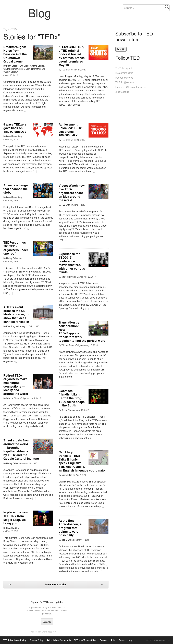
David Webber (12, 527)
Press (122, 640)
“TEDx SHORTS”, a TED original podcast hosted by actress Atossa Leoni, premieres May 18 (72, 56)
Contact (103, 640)
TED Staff (65, 69)
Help (130, 640)
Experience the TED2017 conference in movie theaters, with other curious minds (72, 263)
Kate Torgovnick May (71, 276)
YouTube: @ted (123, 68)
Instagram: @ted (124, 73)
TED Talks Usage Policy (14, 640)
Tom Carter (36, 68)
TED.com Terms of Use (85, 640)
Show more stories (56, 584)
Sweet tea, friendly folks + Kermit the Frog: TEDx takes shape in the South (72, 398)
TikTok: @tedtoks (124, 82)
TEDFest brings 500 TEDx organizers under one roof (15, 248)
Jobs (113, 640)
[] (25, 110)
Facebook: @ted (124, 77)
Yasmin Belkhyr (10, 71)
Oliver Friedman (10, 68)
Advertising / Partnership (59, 640)
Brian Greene (12, 65)
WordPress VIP (49, 631)
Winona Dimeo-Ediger (71, 345)
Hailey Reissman (14, 258)
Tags (6, 29)
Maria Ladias (38, 65)
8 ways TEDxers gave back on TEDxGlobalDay (15, 128)
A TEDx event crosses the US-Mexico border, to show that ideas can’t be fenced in (16, 314)
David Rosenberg (14, 136)
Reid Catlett (24, 68)
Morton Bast (66, 474)
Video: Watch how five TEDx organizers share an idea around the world (72, 192)
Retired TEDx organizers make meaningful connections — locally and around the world (15, 384)
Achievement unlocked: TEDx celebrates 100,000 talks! (70, 130)
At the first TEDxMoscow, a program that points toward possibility (70, 527)
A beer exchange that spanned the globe (15, 189)
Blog (16, 12)
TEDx (14, 29)
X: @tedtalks (122, 91)
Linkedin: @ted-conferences (130, 87)
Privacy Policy (36, 640)
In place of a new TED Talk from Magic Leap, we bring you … (15, 517)
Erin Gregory (25, 65)
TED (10, 602)
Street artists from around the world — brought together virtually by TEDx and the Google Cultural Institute (21, 449)
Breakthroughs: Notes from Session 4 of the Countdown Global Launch (15, 54)
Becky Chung (67, 409)
